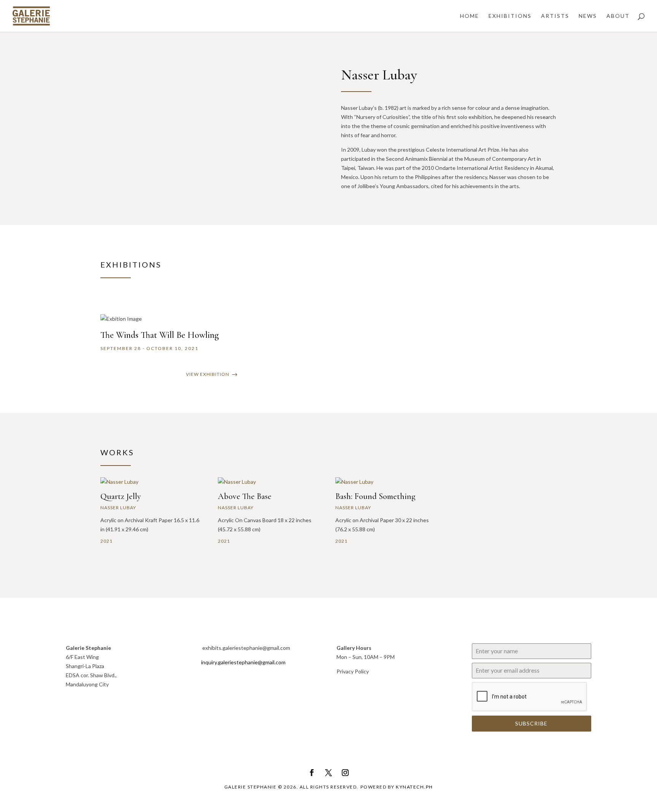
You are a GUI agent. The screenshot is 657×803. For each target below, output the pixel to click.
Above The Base (244, 496)
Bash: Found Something (375, 496)
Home (469, 16)
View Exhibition (207, 374)
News (588, 16)
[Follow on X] (328, 772)
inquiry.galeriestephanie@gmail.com (243, 662)
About (618, 16)
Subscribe (531, 723)
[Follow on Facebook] (312, 772)
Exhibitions (510, 16)
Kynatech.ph (414, 787)
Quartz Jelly (120, 496)
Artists (555, 16)
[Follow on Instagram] (345, 772)
